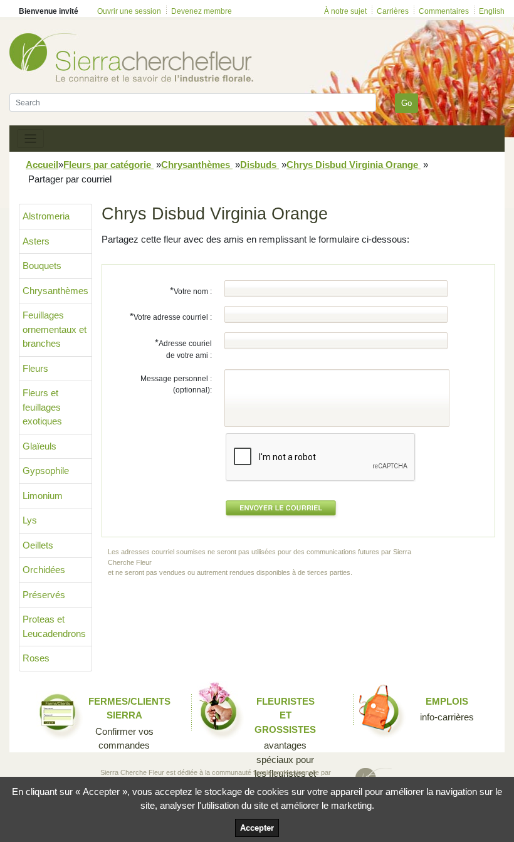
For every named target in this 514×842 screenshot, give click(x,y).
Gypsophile (46, 470)
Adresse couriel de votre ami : (183, 348)
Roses (36, 658)
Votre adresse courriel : (171, 316)
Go (406, 103)
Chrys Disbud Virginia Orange (353, 164)
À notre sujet (345, 11)
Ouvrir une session (129, 11)
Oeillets (38, 545)
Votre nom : (191, 290)
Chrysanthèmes (197, 164)
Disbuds (259, 164)
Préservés (44, 594)
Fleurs (35, 368)
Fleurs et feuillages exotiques (42, 406)
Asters (36, 241)
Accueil (42, 164)
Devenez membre (201, 11)
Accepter (257, 828)
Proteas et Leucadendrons (54, 626)
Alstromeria (46, 216)
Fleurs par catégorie (108, 164)
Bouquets (42, 265)
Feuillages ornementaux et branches (55, 329)
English (492, 11)
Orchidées (44, 569)
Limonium (43, 495)
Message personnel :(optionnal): (176, 384)
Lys (30, 520)
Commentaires (444, 11)
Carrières (393, 11)
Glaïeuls (39, 446)
